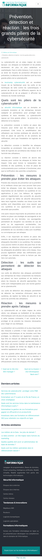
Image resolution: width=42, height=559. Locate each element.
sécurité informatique (13, 107)
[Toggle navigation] (38, 4)
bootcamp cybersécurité (15, 82)
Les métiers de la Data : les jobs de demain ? (18, 432)
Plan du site (21, 558)
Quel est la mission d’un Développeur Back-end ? (31, 371)
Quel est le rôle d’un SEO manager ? (10, 370)
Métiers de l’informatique (10, 52)
